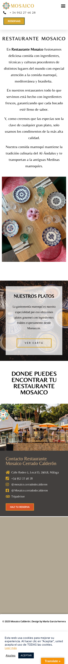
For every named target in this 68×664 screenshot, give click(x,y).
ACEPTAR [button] (26, 655)
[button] (63, 5)
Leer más (11, 648)
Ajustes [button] (10, 655)
